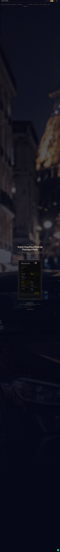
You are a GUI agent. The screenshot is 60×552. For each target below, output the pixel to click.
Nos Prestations (20, 4)
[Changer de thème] (54, 1)
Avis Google (40, 4)
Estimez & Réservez (7, 4)
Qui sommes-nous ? (14, 4)
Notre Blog (45, 4)
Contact (49, 4)
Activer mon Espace (30, 309)
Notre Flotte (31, 4)
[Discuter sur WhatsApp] (58, 550)
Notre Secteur (36, 4)
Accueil (2, 4)
